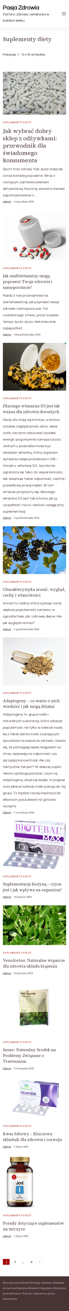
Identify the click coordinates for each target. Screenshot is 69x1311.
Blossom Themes (21, 1293)
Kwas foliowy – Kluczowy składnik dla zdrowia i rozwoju (32, 1136)
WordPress (10, 1299)
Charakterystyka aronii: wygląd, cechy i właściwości (34, 592)
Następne (40, 1262)
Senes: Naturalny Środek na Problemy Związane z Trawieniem (29, 1055)
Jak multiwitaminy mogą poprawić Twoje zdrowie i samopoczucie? (28, 281)
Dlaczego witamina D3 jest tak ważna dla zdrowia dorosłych (31, 409)
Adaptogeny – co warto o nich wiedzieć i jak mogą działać (31, 703)
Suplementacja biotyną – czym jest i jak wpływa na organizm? (32, 887)
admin (7, 201)
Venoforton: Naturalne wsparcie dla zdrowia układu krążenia (34, 963)
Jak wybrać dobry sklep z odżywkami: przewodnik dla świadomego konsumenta (30, 145)
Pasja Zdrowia (21, 8)
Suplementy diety (17, 122)
